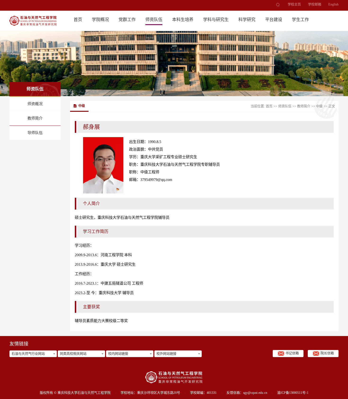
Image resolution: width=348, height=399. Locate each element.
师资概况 (35, 104)
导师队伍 (35, 133)
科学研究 (246, 19)
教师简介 (35, 118)
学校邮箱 (314, 4)
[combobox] (33, 353)
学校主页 (294, 4)
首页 (78, 19)
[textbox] (33, 354)
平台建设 (273, 19)
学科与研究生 (216, 19)
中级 (319, 106)
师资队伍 (153, 19)
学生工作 (300, 19)
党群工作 (127, 19)
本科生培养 (182, 19)
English (333, 4)
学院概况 (100, 19)
